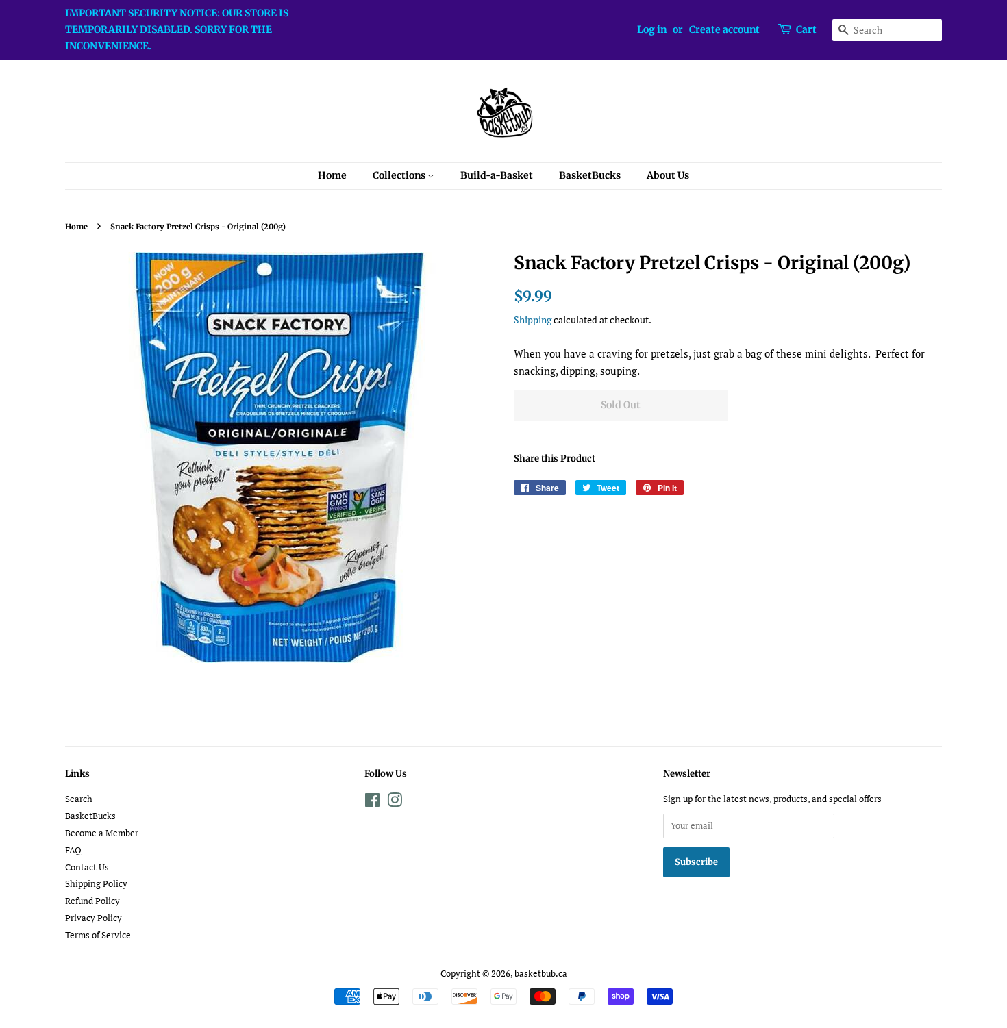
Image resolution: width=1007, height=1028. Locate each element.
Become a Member (101, 833)
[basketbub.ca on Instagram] (394, 803)
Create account (724, 29)
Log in (652, 29)
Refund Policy (92, 901)
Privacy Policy (93, 918)
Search (78, 799)
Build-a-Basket (496, 175)
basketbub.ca (540, 973)
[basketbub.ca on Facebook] (372, 803)
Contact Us (87, 867)
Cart (806, 29)
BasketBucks (590, 175)
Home (332, 175)
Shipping (532, 319)
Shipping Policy (96, 884)
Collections (400, 175)
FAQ (73, 850)
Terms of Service (98, 935)
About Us (668, 175)
